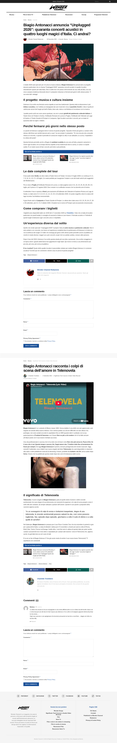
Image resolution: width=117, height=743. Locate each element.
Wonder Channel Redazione (36, 39)
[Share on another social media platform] (92, 261)
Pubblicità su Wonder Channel (93, 715)
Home (24, 20)
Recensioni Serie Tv (58, 729)
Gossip (84, 14)
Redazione (93, 718)
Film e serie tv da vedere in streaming (58, 721)
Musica (11, 14)
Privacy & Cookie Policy (93, 720)
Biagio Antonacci (32, 255)
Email (25, 330)
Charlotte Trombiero (34, 375)
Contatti (93, 713)
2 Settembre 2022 (47, 375)
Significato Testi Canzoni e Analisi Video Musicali (45, 361)
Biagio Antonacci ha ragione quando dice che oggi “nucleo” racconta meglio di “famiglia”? (81, 158)
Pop (50, 563)
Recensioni (68, 14)
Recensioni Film (58, 726)
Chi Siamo (93, 710)
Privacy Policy (51, 341)
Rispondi (33, 621)
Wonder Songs (58, 710)
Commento (27, 299)
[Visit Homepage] (58, 7)
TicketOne (70, 213)
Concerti (35, 20)
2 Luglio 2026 (38, 164)
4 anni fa (39, 607)
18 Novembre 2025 (52, 39)
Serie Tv (58, 719)
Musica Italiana (43, 563)
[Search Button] (109, 1)
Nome (25, 322)
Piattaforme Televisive (49, 14)
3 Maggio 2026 (74, 162)
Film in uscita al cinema (58, 724)
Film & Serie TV (28, 14)
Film (58, 717)
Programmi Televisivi (101, 14)
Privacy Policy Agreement (31, 338)
